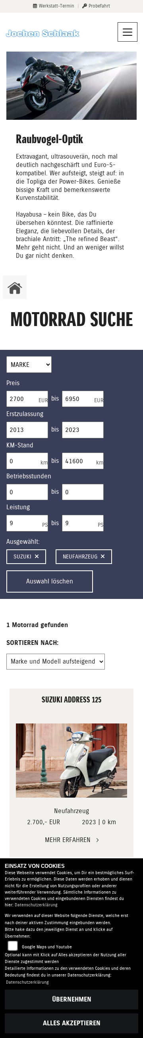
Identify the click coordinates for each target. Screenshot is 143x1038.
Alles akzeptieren (71, 1023)
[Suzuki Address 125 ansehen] (71, 760)
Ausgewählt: (23, 541)
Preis (12, 383)
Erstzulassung (24, 414)
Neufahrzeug (80, 556)
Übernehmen (71, 999)
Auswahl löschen (49, 581)
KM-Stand (19, 445)
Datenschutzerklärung (36, 905)
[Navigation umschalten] (127, 32)
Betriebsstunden (28, 476)
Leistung (18, 507)
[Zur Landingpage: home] (15, 287)
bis (55, 398)
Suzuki (22, 556)
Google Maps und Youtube (47, 947)
